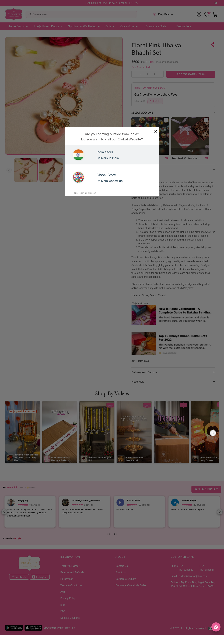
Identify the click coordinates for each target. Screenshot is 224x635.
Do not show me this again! (84, 192)
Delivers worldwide (109, 180)
